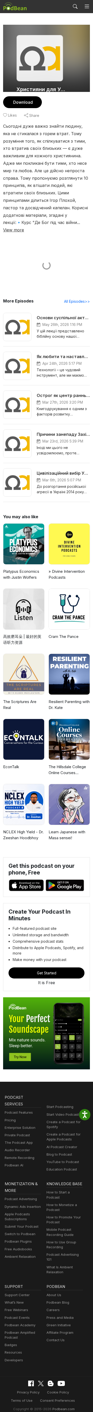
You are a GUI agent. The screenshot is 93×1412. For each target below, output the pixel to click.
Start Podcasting (60, 1107)
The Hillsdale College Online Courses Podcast (67, 770)
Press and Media (60, 1317)
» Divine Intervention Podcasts (67, 574)
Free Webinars (16, 1310)
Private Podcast (17, 1135)
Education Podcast (62, 1169)
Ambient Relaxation (20, 1256)
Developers (14, 1360)
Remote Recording (19, 1158)
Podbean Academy (20, 1325)
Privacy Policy (28, 1392)
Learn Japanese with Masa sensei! (67, 834)
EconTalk (11, 766)
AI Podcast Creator (62, 1147)
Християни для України (42, 89)
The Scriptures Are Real (19, 704)
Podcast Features (19, 1112)
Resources (13, 1352)
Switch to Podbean (20, 1234)
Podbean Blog (58, 1302)
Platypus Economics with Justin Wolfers (21, 574)
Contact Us (56, 1340)
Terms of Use (22, 1400)
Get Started (46, 973)
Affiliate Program (60, 1332)
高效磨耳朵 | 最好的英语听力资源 (22, 639)
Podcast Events (17, 1317)
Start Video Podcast (63, 1114)
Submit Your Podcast (21, 1226)
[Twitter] (41, 1383)
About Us (54, 1295)
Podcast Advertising (21, 1199)
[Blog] (50, 1383)
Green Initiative (59, 1325)
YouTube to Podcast (63, 1162)
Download (23, 102)
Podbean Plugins (18, 1241)
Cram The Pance (64, 636)
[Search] (75, 6)
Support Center (17, 1295)
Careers (53, 1310)
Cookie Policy (58, 1392)
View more (13, 229)
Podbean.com (63, 1409)
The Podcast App (19, 1142)
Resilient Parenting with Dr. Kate (69, 704)
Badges (11, 1345)
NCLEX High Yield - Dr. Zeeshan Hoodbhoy (23, 834)
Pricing (10, 1120)
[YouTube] (61, 1383)
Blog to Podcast (59, 1154)
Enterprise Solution (20, 1127)
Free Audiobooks (18, 1249)
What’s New (14, 1302)
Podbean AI (14, 1165)
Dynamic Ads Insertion (23, 1207)
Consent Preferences (57, 1400)
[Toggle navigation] (87, 6)
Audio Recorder (17, 1150)
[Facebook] (31, 1383)
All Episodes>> (77, 301)
